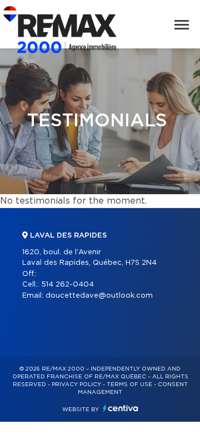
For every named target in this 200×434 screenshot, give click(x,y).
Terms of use (129, 384)
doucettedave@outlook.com (99, 295)
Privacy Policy (76, 384)
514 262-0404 (67, 284)
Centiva (120, 408)
